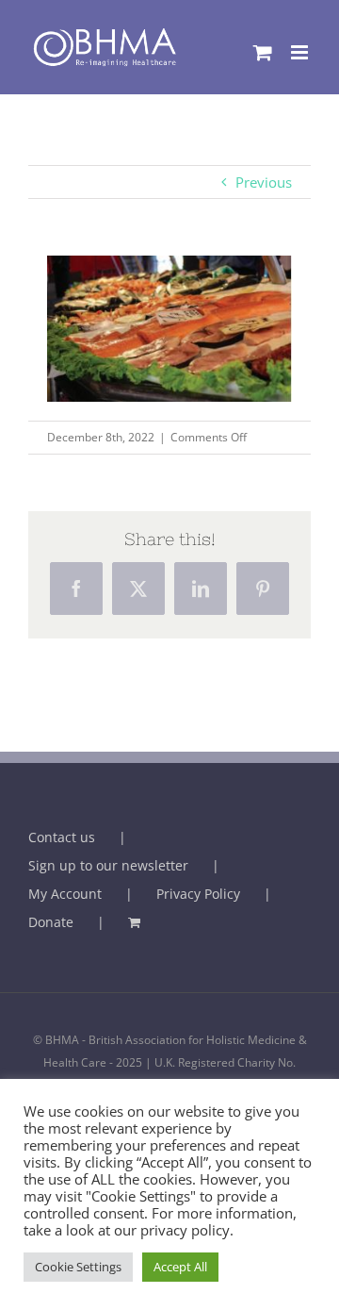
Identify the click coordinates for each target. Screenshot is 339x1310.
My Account (65, 894)
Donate (50, 922)
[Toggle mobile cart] (262, 52)
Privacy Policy (198, 894)
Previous (263, 182)
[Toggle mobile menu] (301, 52)
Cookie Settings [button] (78, 1266)
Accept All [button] (180, 1266)
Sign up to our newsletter (108, 865)
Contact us (61, 837)
